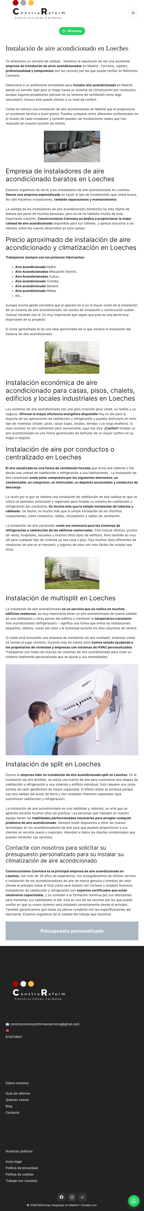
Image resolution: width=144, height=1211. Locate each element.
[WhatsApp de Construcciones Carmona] (82, 1197)
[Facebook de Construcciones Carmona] (61, 1197)
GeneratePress (108, 1205)
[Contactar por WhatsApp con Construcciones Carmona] (134, 1200)
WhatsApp (75, 31)
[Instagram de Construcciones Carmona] (72, 1197)
